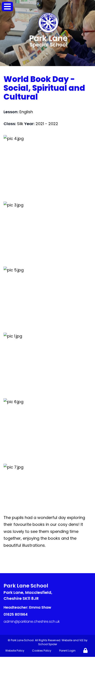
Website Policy (14, 650)
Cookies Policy (41, 650)
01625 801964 (16, 614)
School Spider (47, 644)
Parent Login (67, 650)
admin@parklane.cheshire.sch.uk (32, 621)
